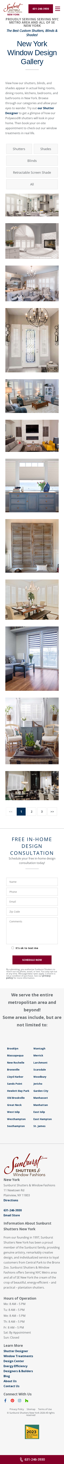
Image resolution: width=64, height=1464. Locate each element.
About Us (10, 1381)
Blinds (32, 160)
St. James (39, 1126)
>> (52, 812)
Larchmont (40, 1062)
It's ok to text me (27, 948)
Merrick (38, 1055)
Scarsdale (39, 1069)
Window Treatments (18, 1356)
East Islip (39, 1112)
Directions (11, 1200)
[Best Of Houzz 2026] (32, 1432)
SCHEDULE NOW (32, 960)
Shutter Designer (16, 1351)
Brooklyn (12, 1048)
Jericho (37, 1083)
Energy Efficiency (15, 1366)
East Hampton (42, 1119)
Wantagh (39, 1048)
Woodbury (39, 1076)
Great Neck (14, 1105)
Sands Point (14, 1083)
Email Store (12, 1215)
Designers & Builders (18, 1371)
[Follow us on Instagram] (19, 1401)
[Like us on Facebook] (5, 1401)
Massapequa (15, 1055)
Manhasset (40, 1097)
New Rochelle (15, 1062)
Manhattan (40, 1105)
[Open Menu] (57, 9)
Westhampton (16, 1119)
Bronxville (13, 1069)
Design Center (14, 1361)
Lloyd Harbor (15, 1076)
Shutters (19, 149)
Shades (45, 149)
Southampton (16, 1126)
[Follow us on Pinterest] (12, 1401)
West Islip (13, 1112)
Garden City (40, 1091)
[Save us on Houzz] (26, 1401)
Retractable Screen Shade (32, 172)
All (32, 184)
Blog (7, 1376)
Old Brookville (16, 1097)
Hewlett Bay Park (18, 1091)
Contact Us (11, 1386)
